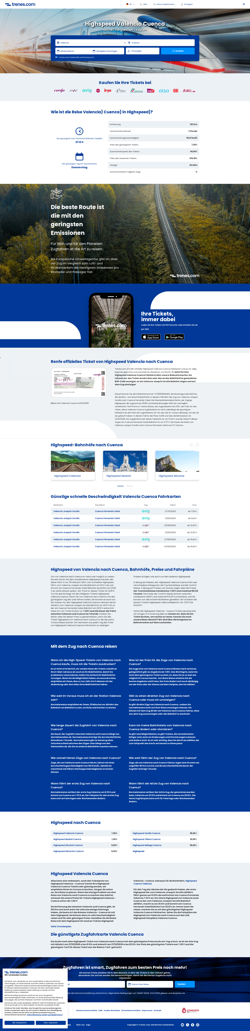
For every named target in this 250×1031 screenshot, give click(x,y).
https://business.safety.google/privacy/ (45, 1015)
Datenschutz (102, 993)
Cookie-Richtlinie (112, 1010)
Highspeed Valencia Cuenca (68, 833)
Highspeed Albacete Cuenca (68, 851)
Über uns (80, 1025)
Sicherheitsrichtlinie (130, 1010)
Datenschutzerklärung (84, 993)
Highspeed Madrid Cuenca (67, 839)
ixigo (88, 1025)
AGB (100, 1010)
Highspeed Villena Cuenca (146, 839)
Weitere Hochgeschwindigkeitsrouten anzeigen (163, 445)
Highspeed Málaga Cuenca (147, 845)
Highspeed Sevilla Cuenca (146, 833)
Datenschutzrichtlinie (86, 1010)
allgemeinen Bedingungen (120, 993)
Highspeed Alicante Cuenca (68, 845)
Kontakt (157, 1010)
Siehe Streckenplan (61, 926)
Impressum (147, 1010)
